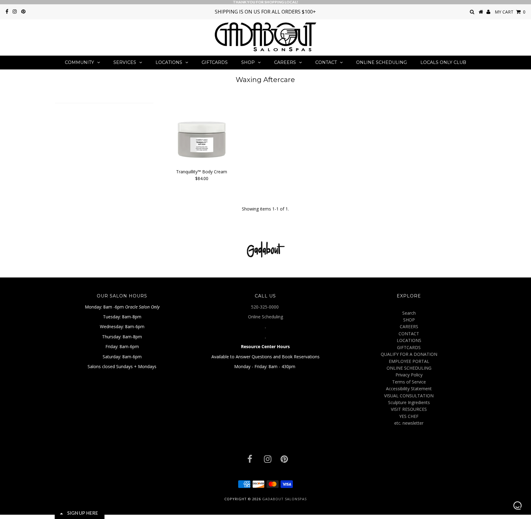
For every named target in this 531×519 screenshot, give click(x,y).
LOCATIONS (168, 62)
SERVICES (124, 62)
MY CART (510, 12)
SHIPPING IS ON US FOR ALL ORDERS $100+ (265, 11)
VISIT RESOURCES (409, 409)
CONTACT (326, 62)
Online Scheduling (265, 317)
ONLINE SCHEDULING (381, 62)
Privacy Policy (409, 375)
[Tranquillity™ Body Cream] (202, 130)
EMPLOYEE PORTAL (409, 361)
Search (409, 313)
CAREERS (285, 62)
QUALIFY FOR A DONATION (409, 354)
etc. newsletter (408, 423)
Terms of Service (409, 382)
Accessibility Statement (409, 388)
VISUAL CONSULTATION (409, 396)
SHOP (248, 62)
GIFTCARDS (215, 62)
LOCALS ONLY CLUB (443, 62)
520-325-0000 (265, 307)
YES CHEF (409, 416)
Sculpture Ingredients (409, 402)
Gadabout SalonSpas (284, 499)
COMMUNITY (79, 62)
